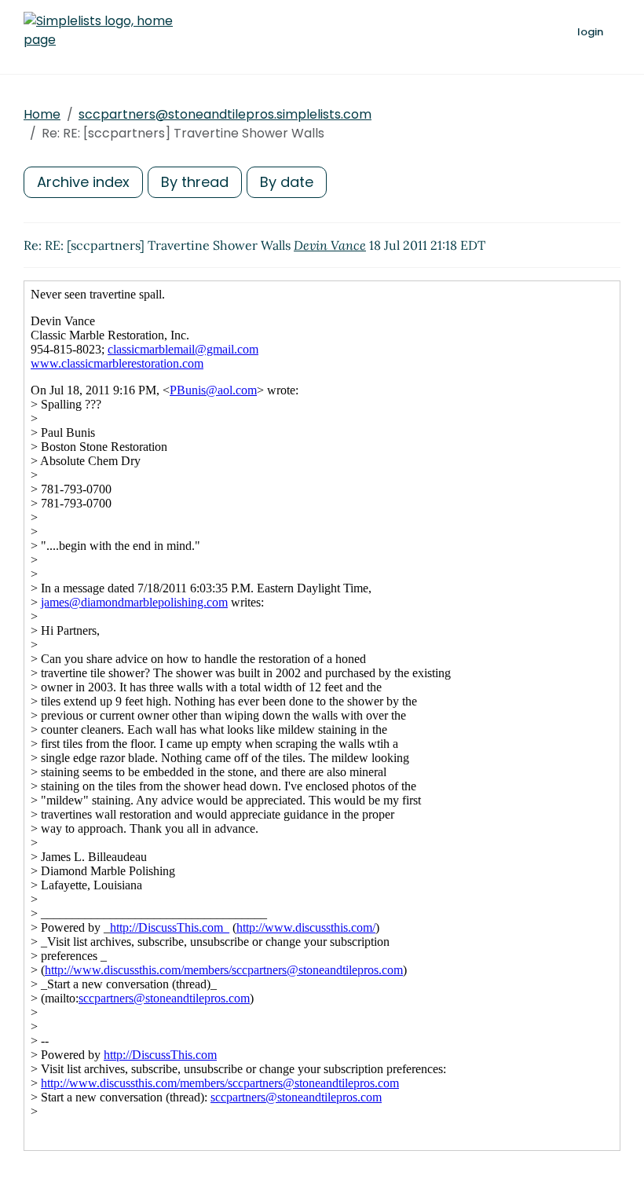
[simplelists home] (98, 30)
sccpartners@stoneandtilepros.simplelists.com (225, 114)
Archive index (83, 182)
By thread (195, 182)
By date (286, 182)
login (590, 31)
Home (42, 114)
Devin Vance (330, 245)
